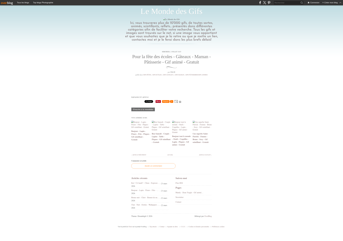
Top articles (153, 226)
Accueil (170, 155)
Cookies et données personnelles (199, 226)
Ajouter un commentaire (153, 166)
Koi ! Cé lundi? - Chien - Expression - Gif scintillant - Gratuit (145, 183)
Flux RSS (179, 183)
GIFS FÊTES (147, 75)
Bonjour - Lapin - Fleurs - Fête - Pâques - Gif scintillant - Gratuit (145, 190)
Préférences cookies (218, 226)
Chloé (130, 226)
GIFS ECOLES (157, 75)
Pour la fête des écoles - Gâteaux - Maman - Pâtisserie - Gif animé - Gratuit (171, 59)
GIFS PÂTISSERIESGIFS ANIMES (196, 75)
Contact (178, 202)
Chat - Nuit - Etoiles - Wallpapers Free (145, 204)
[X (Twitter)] (264, 2)
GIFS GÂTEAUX (168, 75)
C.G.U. (183, 226)
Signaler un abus (172, 226)
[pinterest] (269, 2)
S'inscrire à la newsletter (143, 109)
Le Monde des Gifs (171, 11)
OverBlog (208, 216)
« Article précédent (138, 155)
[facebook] (260, 2)
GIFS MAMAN (179, 75)
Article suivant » (205, 155)
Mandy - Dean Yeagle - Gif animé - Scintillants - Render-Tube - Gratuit (190, 192)
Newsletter (180, 197)
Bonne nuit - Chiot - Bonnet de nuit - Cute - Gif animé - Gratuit (145, 197)
